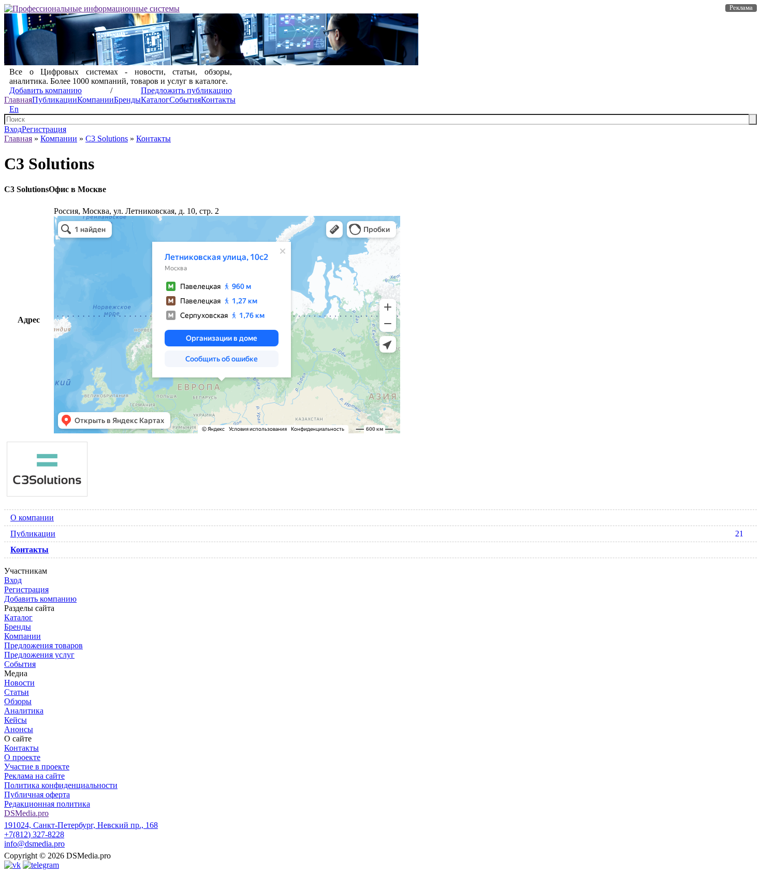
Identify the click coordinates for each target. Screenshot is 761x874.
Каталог (155, 99)
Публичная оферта (37, 794)
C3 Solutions (106, 138)
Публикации (54, 99)
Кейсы (15, 720)
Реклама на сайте (34, 775)
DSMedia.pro (26, 813)
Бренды (127, 99)
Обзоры (18, 701)
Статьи (16, 692)
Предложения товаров (43, 645)
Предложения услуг (39, 654)
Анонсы (18, 729)
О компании (32, 517)
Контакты (218, 99)
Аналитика (23, 710)
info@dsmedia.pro (34, 843)
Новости (19, 682)
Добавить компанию (45, 90)
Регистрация (44, 129)
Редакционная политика (47, 803)
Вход (13, 129)
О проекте (22, 757)
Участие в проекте (36, 766)
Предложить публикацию (186, 90)
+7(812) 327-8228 (34, 834)
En (14, 109)
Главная (18, 99)
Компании (95, 99)
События (185, 99)
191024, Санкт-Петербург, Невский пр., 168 (81, 825)
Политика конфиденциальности (61, 785)
